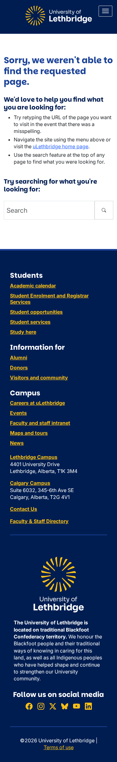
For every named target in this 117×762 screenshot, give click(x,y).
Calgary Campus (30, 483)
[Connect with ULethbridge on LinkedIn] (88, 706)
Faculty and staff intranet (40, 423)
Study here (23, 332)
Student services (30, 322)
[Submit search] (104, 210)
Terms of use (59, 747)
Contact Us (23, 509)
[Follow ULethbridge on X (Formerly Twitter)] (53, 706)
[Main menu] (105, 11)
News (17, 443)
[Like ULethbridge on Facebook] (29, 706)
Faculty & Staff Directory (39, 521)
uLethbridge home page (60, 146)
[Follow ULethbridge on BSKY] (65, 706)
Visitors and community (39, 377)
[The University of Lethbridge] (58, 584)
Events (18, 413)
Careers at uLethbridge (37, 403)
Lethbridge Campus (33, 457)
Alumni (18, 357)
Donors (19, 367)
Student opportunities (36, 312)
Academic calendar (33, 285)
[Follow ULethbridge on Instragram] (41, 706)
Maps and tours (29, 433)
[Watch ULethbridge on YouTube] (76, 706)
